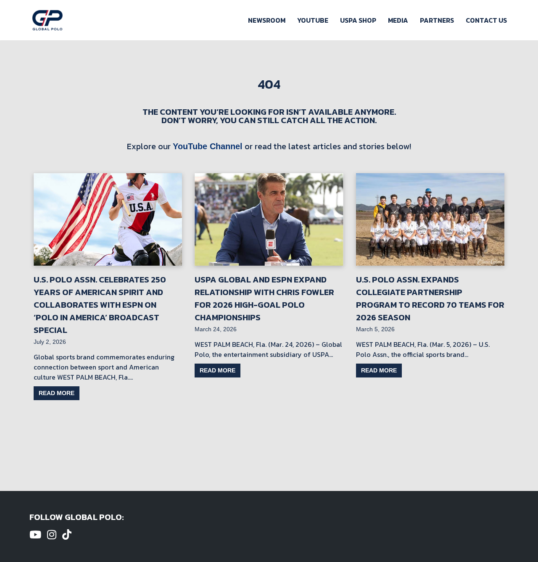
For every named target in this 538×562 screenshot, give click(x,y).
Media (398, 20)
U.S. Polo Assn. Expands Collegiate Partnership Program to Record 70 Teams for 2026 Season (430, 298)
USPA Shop (358, 20)
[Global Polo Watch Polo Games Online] (47, 20)
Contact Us (486, 20)
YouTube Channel (208, 146)
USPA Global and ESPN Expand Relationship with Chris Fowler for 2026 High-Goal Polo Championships (264, 298)
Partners (437, 20)
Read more (56, 393)
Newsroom (266, 20)
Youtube (312, 20)
